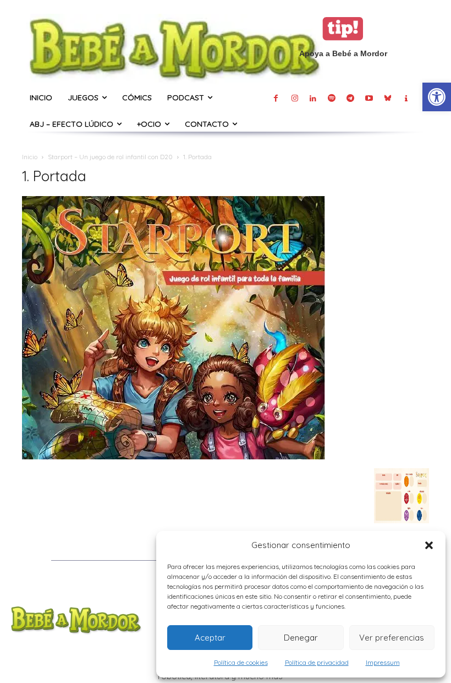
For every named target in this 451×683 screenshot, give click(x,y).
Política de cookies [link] (241, 662)
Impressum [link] (383, 662)
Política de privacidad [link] (317, 662)
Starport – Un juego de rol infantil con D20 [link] (110, 157)
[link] (436, 97)
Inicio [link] (29, 157)
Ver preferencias (391, 637)
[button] (429, 545)
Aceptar (210, 637)
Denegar (301, 637)
